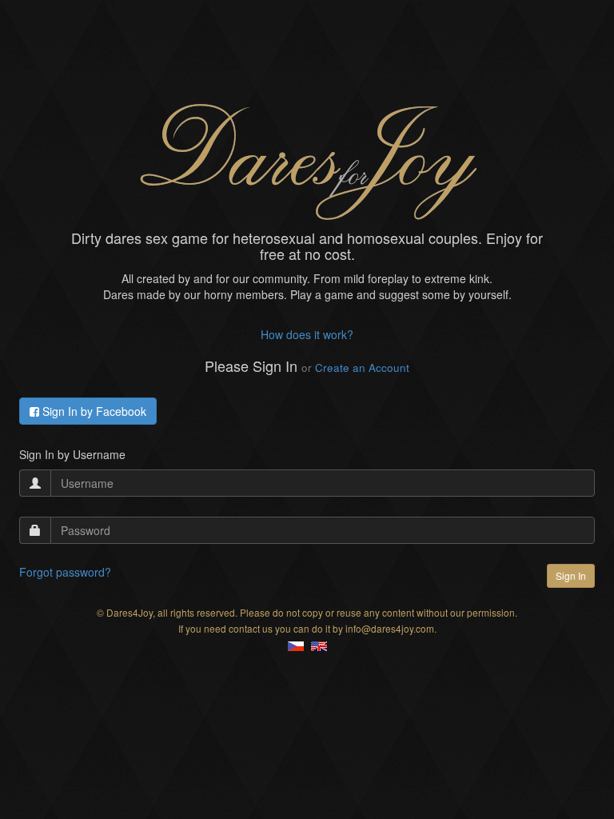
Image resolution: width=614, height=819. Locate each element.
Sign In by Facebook (92, 411)
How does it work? (307, 334)
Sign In (571, 575)
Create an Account (362, 367)
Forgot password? (65, 572)
